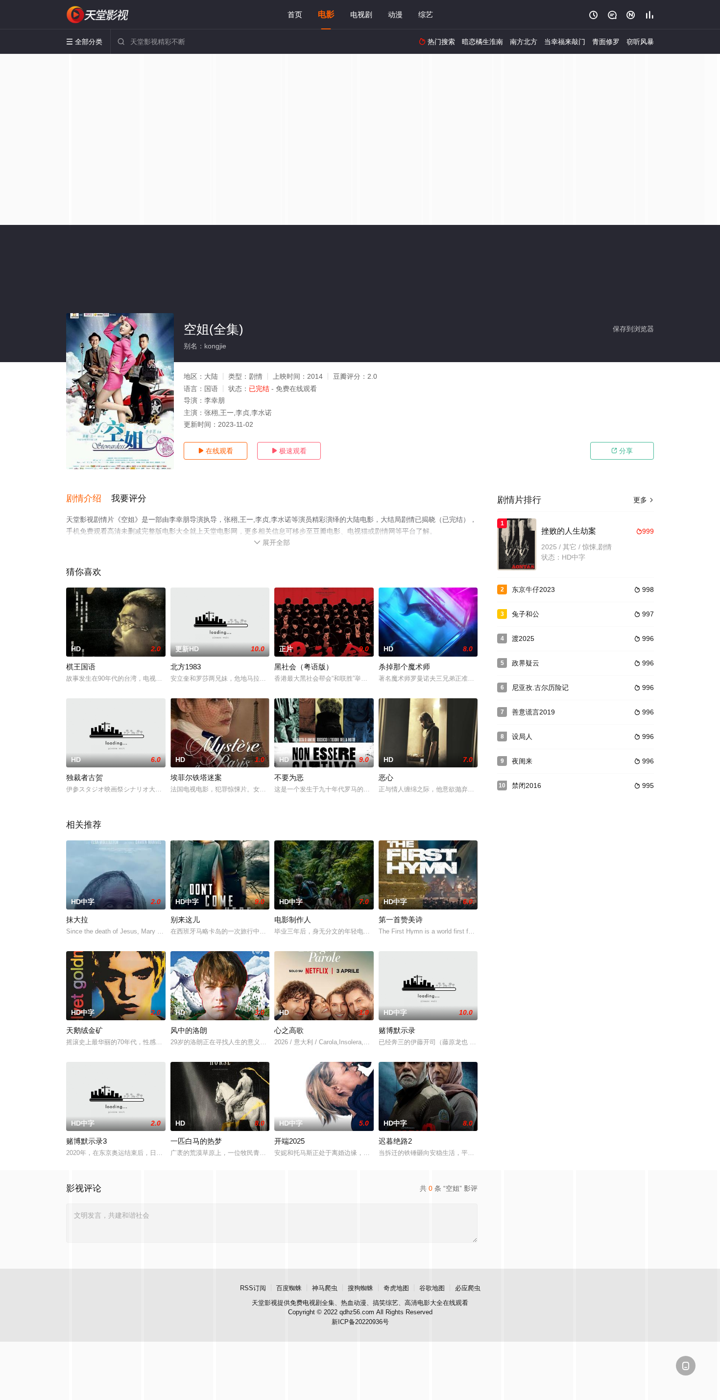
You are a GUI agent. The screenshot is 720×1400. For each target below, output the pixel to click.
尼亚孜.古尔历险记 (540, 687)
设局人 (522, 736)
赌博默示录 (397, 1030)
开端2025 (289, 1141)
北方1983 (185, 667)
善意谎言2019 (533, 712)
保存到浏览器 (633, 329)
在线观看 (215, 451)
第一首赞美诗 (401, 919)
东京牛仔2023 (533, 589)
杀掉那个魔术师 (404, 667)
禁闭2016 (526, 785)
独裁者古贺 (84, 777)
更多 (643, 500)
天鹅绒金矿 (84, 1030)
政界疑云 (525, 663)
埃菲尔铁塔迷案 (196, 777)
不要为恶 (289, 777)
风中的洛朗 (188, 1030)
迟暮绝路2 (395, 1141)
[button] (88, 499)
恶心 (386, 777)
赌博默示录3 (86, 1141)
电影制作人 (292, 919)
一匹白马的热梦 (196, 1141)
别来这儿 (185, 919)
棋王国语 (81, 667)
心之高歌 (289, 1030)
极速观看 (289, 451)
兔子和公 (525, 614)
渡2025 (523, 638)
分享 (622, 451)
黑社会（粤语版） (303, 667)
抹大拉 (77, 919)
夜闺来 (522, 761)
